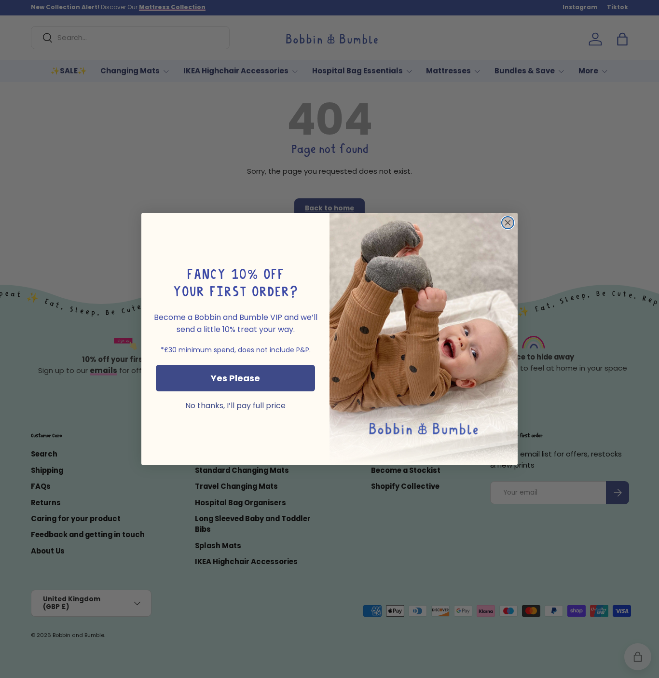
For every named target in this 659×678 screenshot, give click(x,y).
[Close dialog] (508, 223)
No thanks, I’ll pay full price (235, 406)
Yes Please (235, 378)
